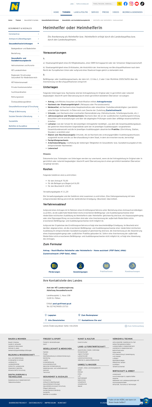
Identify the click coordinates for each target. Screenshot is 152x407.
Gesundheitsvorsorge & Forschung (23, 106)
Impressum (50, 403)
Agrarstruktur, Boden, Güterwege (88, 350)
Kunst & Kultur (82, 342)
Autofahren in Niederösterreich (122, 348)
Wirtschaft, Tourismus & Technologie (124, 384)
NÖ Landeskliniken (18, 70)
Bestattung (15, 53)
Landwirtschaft (82, 356)
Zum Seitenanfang (135, 326)
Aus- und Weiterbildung (15, 358)
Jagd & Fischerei (83, 354)
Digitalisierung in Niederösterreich (19, 380)
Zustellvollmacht (113, 110)
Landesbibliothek (13, 364)
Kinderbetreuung (48, 362)
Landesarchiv (12, 362)
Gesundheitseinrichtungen (50, 20)
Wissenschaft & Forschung (16, 370)
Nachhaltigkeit (82, 378)
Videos (115, 12)
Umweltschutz (82, 384)
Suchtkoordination (18, 92)
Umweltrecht (82, 382)
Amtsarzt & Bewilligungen (20, 39)
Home (56, 12)
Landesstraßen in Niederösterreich (124, 346)
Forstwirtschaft (83, 352)
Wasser (80, 386)
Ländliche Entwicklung (85, 358)
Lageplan (52, 315)
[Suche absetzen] (119, 4)
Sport (45, 344)
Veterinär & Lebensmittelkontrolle (88, 360)
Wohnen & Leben (13, 348)
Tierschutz (46, 372)
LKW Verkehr (117, 356)
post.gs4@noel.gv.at (62, 303)
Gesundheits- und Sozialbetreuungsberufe (76, 20)
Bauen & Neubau (13, 342)
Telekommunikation (14, 382)
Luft (79, 376)
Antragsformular (104, 102)
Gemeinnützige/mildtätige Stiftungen (20, 350)
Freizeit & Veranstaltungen (51, 342)
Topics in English (82, 4)
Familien (45, 352)
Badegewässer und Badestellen (23, 48)
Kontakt (62, 403)
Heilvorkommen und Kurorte (22, 65)
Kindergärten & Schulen (16, 360)
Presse (105, 12)
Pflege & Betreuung (17, 111)
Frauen (45, 354)
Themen (66, 12)
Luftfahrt (115, 358)
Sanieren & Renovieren (15, 346)
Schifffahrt (116, 364)
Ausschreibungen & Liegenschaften (124, 376)
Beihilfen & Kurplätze (18, 126)
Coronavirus (14, 34)
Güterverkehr (117, 352)
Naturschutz (82, 380)
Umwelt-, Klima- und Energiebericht (89, 368)
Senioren (46, 370)
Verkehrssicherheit (119, 366)
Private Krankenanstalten (21, 87)
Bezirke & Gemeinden (132, 12)
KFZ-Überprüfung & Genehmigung (124, 354)
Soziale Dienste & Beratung (20, 116)
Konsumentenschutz (49, 364)
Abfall (79, 370)
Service (95, 12)
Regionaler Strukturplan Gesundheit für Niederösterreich (24, 76)
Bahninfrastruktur (118, 350)
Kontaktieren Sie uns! (92, 320)
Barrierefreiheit (18, 403)
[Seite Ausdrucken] (142, 404)
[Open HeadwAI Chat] (146, 401)
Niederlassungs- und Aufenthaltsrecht (55, 368)
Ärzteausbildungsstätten (21, 102)
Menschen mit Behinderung (52, 366)
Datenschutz (36, 403)
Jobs (72, 4)
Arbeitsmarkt (117, 374)
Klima (79, 374)
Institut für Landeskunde (16, 366)
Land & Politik (81, 12)
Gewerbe (115, 378)
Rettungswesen (17, 97)
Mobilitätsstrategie (118, 360)
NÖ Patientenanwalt (19, 82)
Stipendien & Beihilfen (15, 368)
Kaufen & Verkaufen (14, 344)
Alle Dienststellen (56, 320)
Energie (80, 372)
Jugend (45, 360)
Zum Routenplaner (89, 315)
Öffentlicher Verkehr (119, 362)
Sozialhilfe (13, 121)
